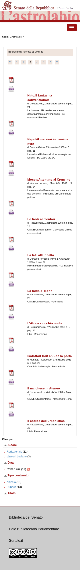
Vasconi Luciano (17, 456)
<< (10, 61)
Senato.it (16, 540)
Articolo (11, 482)
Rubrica (11, 487)
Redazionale (14, 451)
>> (57, 61)
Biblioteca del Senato (26, 517)
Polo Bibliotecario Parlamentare (34, 529)
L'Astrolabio (16, 37)
